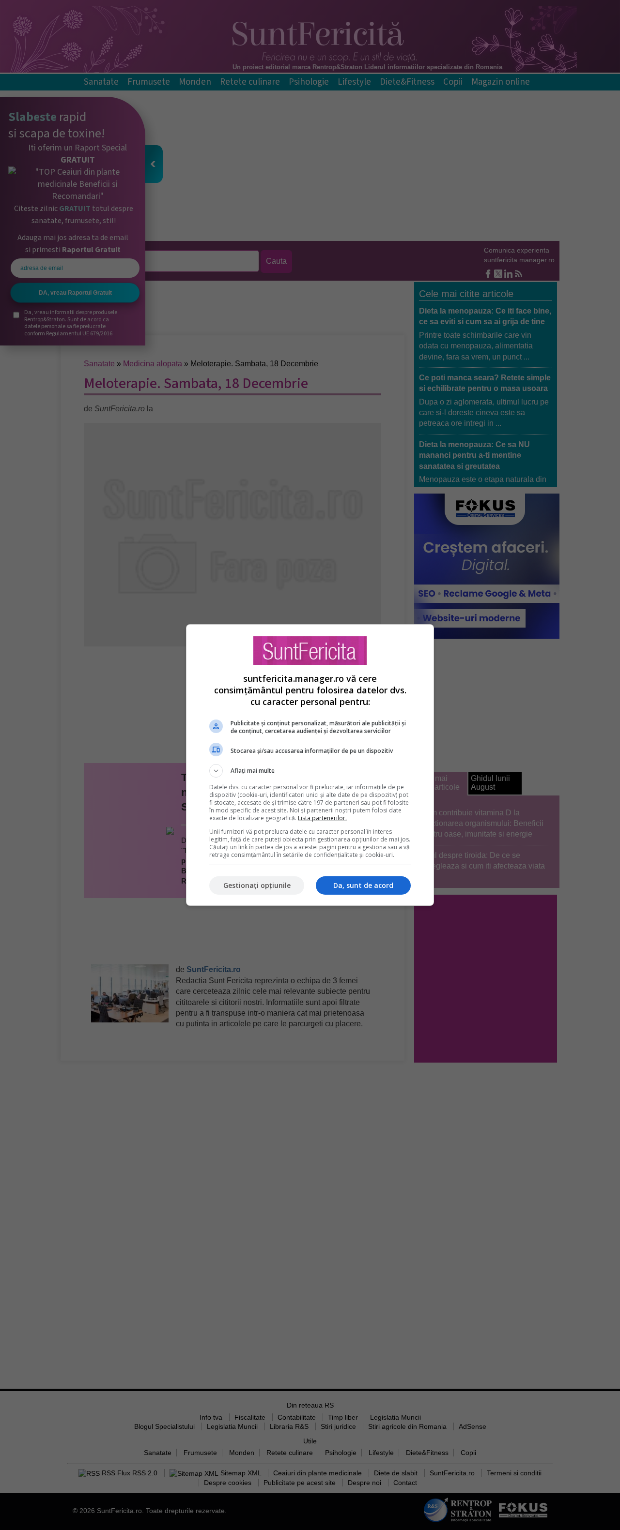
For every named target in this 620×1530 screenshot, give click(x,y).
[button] (310, 771)
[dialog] (310, 765)
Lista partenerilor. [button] (322, 818)
